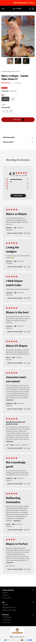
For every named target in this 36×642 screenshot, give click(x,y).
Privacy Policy (6, 598)
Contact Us (5, 595)
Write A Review (18, 195)
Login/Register (6, 617)
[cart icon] (33, 8)
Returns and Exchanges (9, 610)
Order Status (6, 622)
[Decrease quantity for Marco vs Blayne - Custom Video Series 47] (3, 111)
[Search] (30, 8)
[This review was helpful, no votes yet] (24, 233)
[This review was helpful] (24, 409)
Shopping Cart (6, 619)
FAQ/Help (5, 605)
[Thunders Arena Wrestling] (17, 9)
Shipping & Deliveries (8, 607)
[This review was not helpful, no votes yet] (28, 233)
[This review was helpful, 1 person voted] (24, 267)
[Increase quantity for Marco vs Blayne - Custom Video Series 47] (11, 111)
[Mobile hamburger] (3, 9)
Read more (9, 400)
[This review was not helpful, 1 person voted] (28, 530)
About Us (5, 592)
